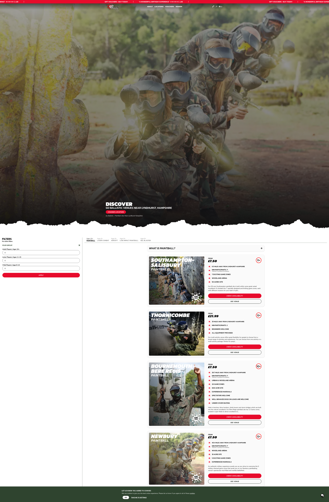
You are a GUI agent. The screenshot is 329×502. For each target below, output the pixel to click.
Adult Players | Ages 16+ (10, 249)
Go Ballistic (109, 216)
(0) (221, 6)
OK (126, 497)
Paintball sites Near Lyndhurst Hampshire (129, 216)
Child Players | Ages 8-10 (11, 265)
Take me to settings (139, 497)
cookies (192, 493)
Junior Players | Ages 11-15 (11, 257)
